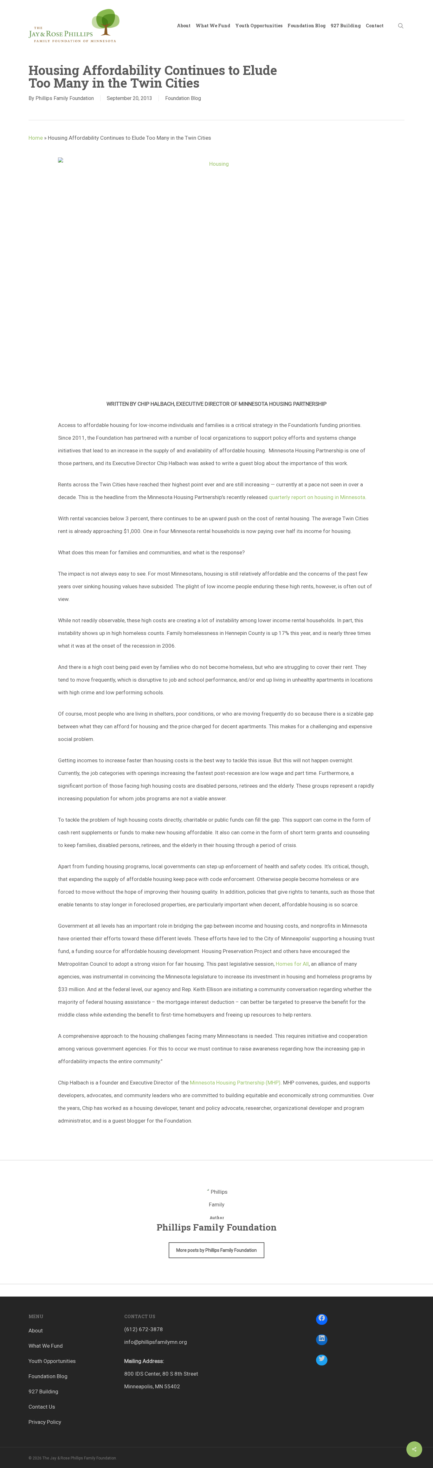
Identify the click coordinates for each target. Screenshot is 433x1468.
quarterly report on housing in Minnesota (317, 497)
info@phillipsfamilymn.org (155, 1342)
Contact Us (42, 1407)
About (36, 1330)
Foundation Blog (183, 98)
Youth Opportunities (52, 1361)
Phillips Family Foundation (65, 98)
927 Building (43, 1391)
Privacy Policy (45, 1422)
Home (36, 138)
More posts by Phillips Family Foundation (216, 1250)
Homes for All (292, 964)
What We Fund (46, 1346)
